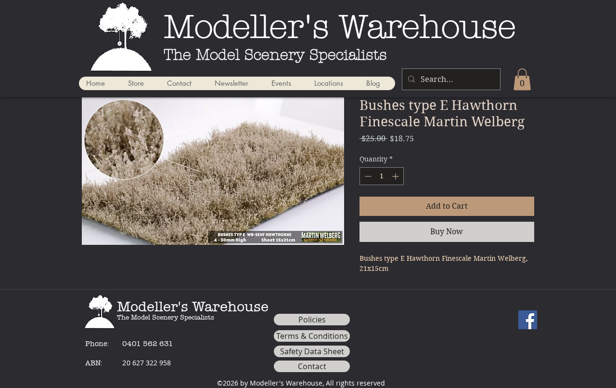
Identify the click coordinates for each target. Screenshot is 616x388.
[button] (522, 79)
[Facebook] (527, 319)
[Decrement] (367, 176)
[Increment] (396, 176)
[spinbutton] (381, 176)
